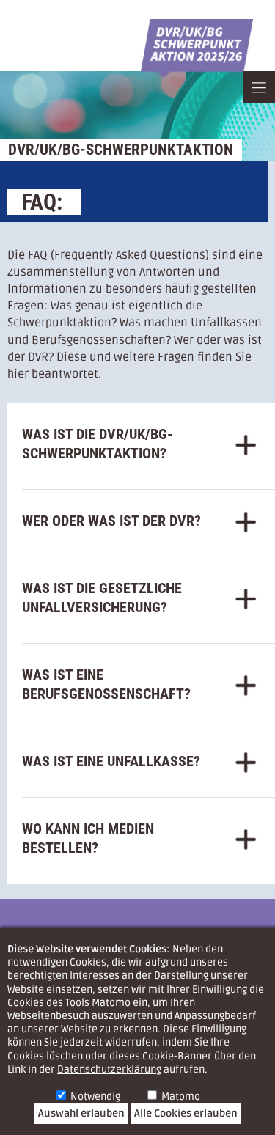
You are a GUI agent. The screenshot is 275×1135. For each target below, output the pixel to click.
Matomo (180, 1096)
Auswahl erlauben (81, 1113)
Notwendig (95, 1096)
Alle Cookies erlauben (186, 1113)
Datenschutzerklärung (109, 1069)
